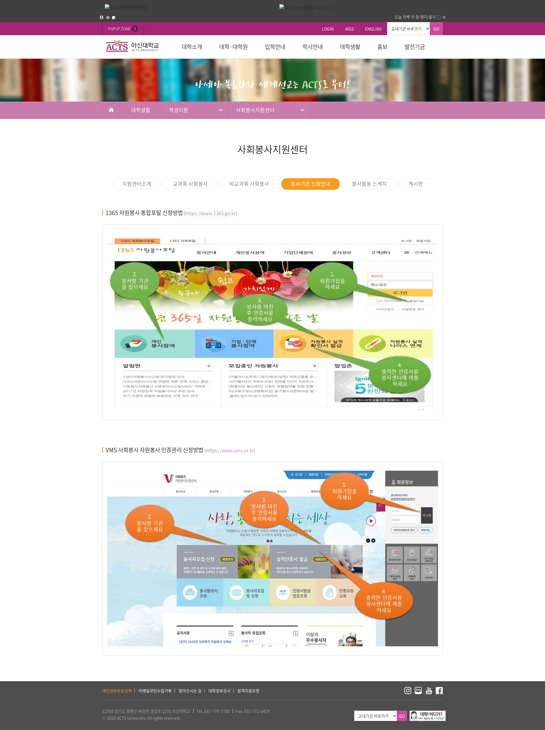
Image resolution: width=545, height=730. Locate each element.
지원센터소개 (136, 184)
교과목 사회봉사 (190, 184)
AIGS (349, 29)
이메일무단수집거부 (155, 691)
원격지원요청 (248, 691)
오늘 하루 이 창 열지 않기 (415, 17)
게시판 (415, 184)
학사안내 (312, 47)
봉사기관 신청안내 (310, 184)
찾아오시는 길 (190, 691)
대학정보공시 (219, 691)
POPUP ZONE (122, 28)
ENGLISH (373, 29)
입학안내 (275, 47)
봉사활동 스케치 (369, 184)
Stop (101, 17)
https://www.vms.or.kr (230, 450)
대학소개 (192, 47)
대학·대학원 (233, 47)
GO (436, 28)
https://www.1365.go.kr (210, 213)
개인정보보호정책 (117, 691)
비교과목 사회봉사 (249, 184)
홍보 (382, 47)
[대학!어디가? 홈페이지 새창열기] (428, 714)
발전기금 (414, 47)
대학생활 (350, 47)
